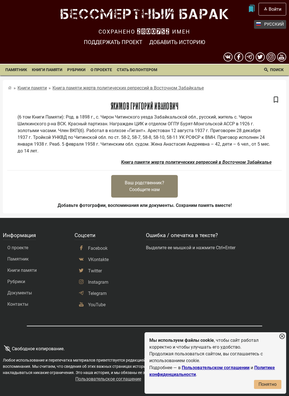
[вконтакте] (228, 57)
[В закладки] (276, 100)
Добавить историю (177, 42)
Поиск (277, 69)
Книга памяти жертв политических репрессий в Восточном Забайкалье (128, 88)
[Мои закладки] (251, 9)
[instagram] (270, 57)
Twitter (95, 271)
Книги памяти (47, 69)
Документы (19, 293)
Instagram (98, 282)
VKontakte (98, 259)
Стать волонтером (137, 69)
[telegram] (249, 57)
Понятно (268, 384)
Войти (275, 9)
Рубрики (76, 69)
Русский (274, 24)
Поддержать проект (113, 42)
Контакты (17, 304)
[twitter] (260, 57)
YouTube (97, 304)
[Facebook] (238, 57)
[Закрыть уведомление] (282, 336)
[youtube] (281, 57)
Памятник (16, 69)
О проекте (101, 69)
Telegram (97, 293)
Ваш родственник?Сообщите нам (144, 186)
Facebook (98, 248)
